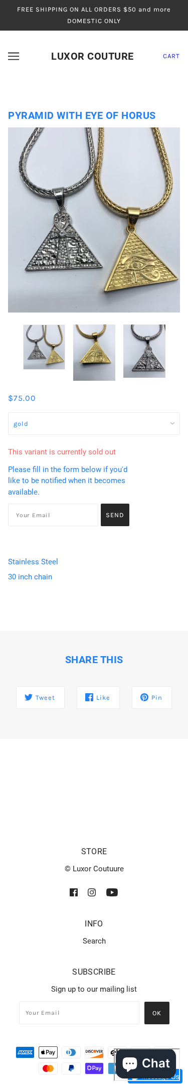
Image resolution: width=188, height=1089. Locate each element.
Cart (171, 56)
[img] (74, 892)
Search (94, 941)
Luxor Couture (92, 56)
